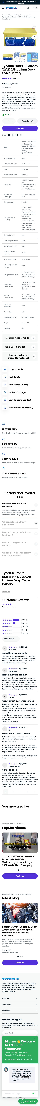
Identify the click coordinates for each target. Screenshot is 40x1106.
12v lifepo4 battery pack (22, 15)
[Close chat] (34, 1039)
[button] (3, 7)
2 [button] (12, 791)
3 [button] (20, 791)
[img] (13, 647)
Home (4, 15)
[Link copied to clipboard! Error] (20, 135)
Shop (10, 15)
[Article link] (20, 850)
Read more (6, 592)
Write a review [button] (20, 612)
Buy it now (20, 128)
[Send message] (33, 1094)
